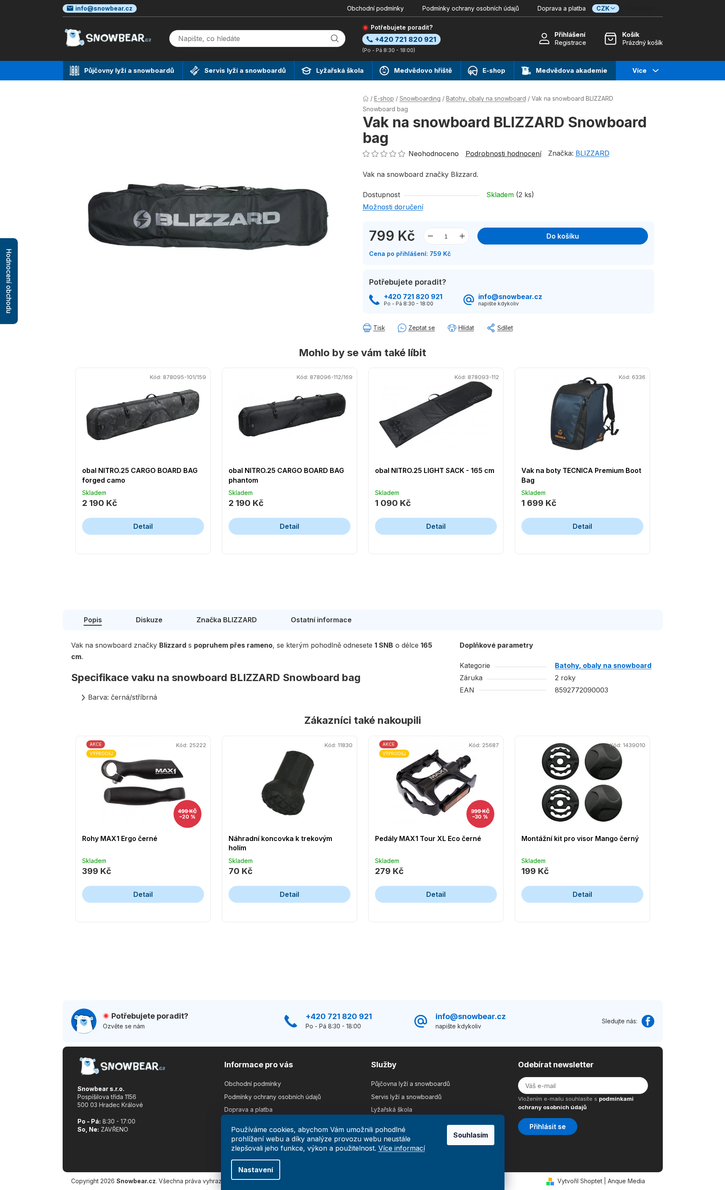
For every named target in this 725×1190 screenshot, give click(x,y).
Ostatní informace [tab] (321, 620)
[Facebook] (648, 1021)
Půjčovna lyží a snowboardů (410, 1083)
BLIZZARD (592, 153)
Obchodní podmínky (375, 8)
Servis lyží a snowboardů (406, 1096)
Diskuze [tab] (149, 620)
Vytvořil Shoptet (579, 1181)
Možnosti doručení (393, 207)
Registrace (570, 42)
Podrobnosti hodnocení (503, 153)
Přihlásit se (547, 1126)
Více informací (401, 1148)
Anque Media (626, 1181)
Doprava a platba (562, 8)
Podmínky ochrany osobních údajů (470, 8)
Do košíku (562, 236)
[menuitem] (122, 70)
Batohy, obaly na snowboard (603, 665)
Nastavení (255, 1169)
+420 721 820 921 (413, 297)
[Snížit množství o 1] (430, 236)
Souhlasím (470, 1135)
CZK (602, 8)
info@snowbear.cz (103, 8)
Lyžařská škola (391, 1109)
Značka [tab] (226, 620)
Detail (143, 526)
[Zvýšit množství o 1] (462, 236)
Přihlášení (569, 34)
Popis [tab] (93, 620)
